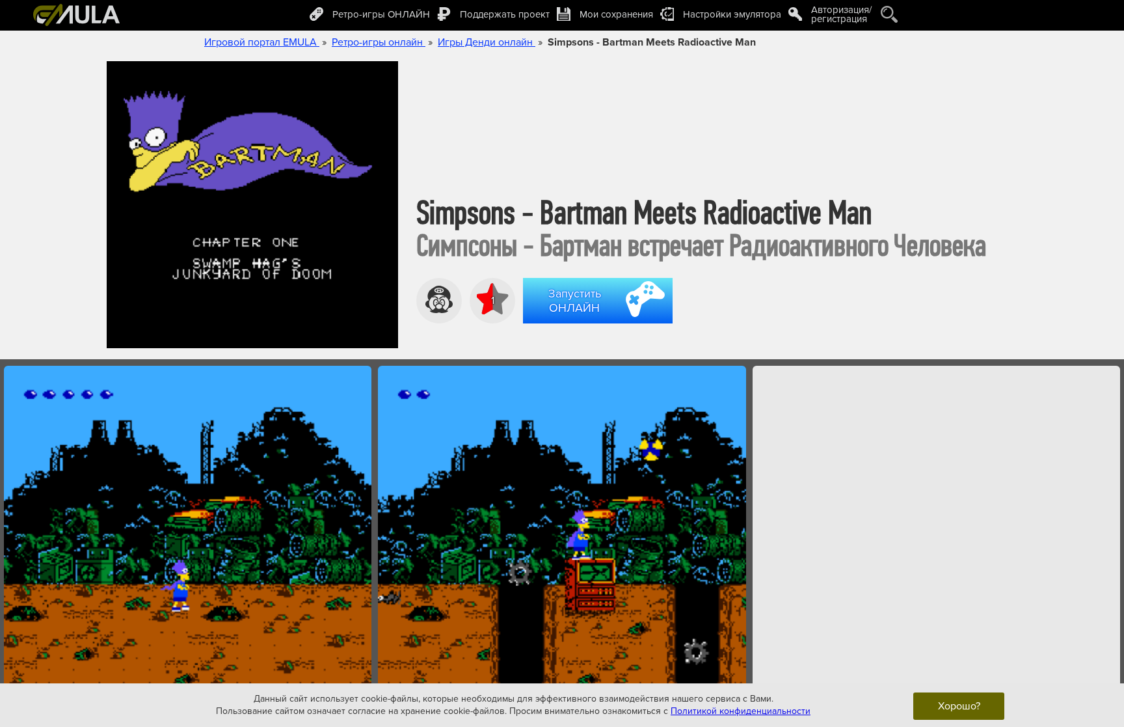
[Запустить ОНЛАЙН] (600, 325)
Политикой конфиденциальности (740, 711)
